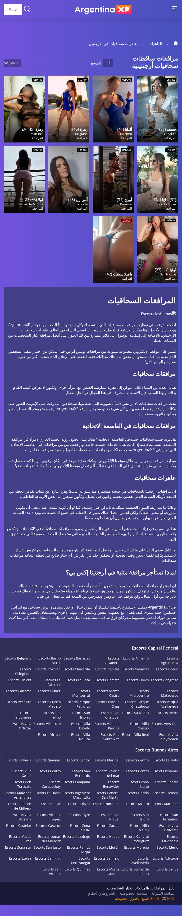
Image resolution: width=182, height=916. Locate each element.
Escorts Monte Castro (108, 693)
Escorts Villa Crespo (139, 725)
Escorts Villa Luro (47, 723)
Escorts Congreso (164, 680)
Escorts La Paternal (53, 682)
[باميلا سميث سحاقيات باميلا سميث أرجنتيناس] (113, 249)
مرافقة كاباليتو (85, 550)
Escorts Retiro (167, 712)
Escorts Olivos (79, 804)
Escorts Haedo (108, 836)
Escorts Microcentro (139, 693)
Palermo (126, 134)
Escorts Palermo (18, 691)
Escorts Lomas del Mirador (49, 838)
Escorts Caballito (136, 669)
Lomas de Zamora (30, 204)
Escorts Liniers (19, 680)
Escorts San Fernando (169, 816)
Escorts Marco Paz (20, 838)
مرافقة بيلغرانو (152, 460)
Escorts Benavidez (111, 784)
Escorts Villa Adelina (21, 816)
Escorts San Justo (47, 847)
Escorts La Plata (166, 760)
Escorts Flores (138, 680)
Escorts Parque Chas (107, 704)
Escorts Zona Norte (139, 784)
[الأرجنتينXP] (103, 9)
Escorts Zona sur (18, 847)
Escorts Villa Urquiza (80, 736)
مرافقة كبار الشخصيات (32, 335)
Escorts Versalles (165, 723)
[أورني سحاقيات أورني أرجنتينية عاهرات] (113, 179)
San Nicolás (168, 274)
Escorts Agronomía (169, 660)
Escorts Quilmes (77, 869)
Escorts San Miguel (110, 816)
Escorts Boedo (167, 669)
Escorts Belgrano (18, 658)
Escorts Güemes (48, 760)
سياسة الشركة (162, 893)
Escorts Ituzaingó (76, 836)
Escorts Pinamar (165, 771)
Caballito (170, 134)
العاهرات (155, 43)
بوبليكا (13, 9)
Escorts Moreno (136, 847)
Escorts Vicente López (49, 816)
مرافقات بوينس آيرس (83, 351)
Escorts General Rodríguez (136, 838)
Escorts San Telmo (51, 714)
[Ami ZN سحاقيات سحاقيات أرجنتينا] (68, 179)
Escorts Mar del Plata (107, 762)
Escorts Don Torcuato (22, 784)
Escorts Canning (48, 858)
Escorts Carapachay (51, 784)
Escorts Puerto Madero (49, 704)
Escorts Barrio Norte (50, 660)
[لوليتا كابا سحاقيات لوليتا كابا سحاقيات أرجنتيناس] (157, 249)
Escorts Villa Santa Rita (109, 736)
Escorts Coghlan (48, 669)
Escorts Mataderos (169, 693)
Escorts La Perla (18, 760)
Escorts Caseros (48, 825)
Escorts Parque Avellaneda (166, 704)
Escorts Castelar (18, 825)
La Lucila (81, 204)
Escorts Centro (137, 760)
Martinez (37, 134)
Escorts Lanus (167, 869)
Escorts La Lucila (48, 793)
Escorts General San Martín (107, 795)
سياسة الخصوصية (133, 893)
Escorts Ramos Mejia (78, 849)
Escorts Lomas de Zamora (135, 871)
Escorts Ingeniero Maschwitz (76, 795)
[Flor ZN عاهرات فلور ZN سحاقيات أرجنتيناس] (24, 109)
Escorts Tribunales (22, 714)
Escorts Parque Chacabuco (137, 704)
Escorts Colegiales (23, 671)
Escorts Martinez (165, 804)
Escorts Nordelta (106, 804)
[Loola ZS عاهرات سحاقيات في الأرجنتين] (24, 179)
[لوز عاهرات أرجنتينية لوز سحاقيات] (157, 109)
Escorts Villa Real (135, 734)
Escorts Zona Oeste (80, 827)
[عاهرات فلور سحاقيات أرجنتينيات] (68, 109)
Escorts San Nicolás (81, 714)
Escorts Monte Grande (108, 871)
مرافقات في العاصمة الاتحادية (33, 444)
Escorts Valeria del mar (107, 773)
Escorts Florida (137, 793)
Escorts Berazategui (80, 860)
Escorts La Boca (78, 680)
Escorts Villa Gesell (21, 773)
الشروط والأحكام (101, 893)
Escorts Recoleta (18, 702)
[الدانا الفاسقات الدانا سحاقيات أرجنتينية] (113, 109)
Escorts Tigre (80, 814)
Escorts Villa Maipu (139, 827)
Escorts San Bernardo (81, 773)
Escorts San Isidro (140, 816)
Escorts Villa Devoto (80, 725)
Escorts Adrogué (165, 858)
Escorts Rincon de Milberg (19, 806)
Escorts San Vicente (51, 871)
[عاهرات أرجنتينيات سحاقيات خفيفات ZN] (157, 179)
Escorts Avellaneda (140, 860)
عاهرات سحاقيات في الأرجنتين (113, 43)
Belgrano (81, 134)
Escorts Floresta (107, 680)
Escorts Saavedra (135, 712)
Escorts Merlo (167, 847)
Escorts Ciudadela (170, 838)
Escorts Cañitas (107, 669)
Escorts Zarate (108, 825)
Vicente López (166, 204)
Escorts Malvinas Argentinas (18, 795)
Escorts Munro (137, 804)
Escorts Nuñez (49, 691)
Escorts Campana (76, 782)
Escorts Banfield (106, 858)
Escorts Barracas (77, 658)
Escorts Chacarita (76, 669)
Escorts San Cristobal (110, 714)
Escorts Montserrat (81, 693)
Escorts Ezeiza (20, 858)
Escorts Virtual (49, 734)
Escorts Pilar (51, 804)
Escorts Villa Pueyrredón (168, 736)
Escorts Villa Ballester (168, 827)
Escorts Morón (108, 847)
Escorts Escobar (165, 793)
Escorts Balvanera (111, 660)
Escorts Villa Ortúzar (21, 725)
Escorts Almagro (136, 658)
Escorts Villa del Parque (107, 725)
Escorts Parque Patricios (78, 704)
